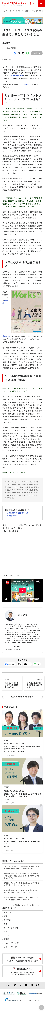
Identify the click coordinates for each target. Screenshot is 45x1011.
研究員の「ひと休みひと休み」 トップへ (29, 905)
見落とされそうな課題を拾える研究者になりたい (12, 683)
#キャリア (6, 912)
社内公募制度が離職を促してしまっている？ (34, 683)
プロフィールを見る (13, 646)
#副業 (4, 924)
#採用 (4, 931)
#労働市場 (6, 920)
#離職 (4, 916)
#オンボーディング (10, 943)
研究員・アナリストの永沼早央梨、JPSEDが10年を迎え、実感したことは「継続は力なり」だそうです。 (22, 875)
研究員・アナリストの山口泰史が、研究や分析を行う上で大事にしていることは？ (21, 884)
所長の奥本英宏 (17, 75)
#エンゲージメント (10, 927)
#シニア (5, 935)
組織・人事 (8, 59)
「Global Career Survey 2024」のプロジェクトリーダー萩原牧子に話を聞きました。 (21, 867)
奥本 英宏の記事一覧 (13, 649)
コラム (18, 11)
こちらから (25, 84)
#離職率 (5, 939)
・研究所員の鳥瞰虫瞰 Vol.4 (16, 513)
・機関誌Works (11, 515)
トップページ (7, 11)
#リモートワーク (9, 946)
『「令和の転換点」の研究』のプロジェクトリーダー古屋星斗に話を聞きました (21, 898)
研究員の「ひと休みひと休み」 (22, 696)
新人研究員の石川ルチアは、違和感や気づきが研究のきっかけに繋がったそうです (21, 891)
